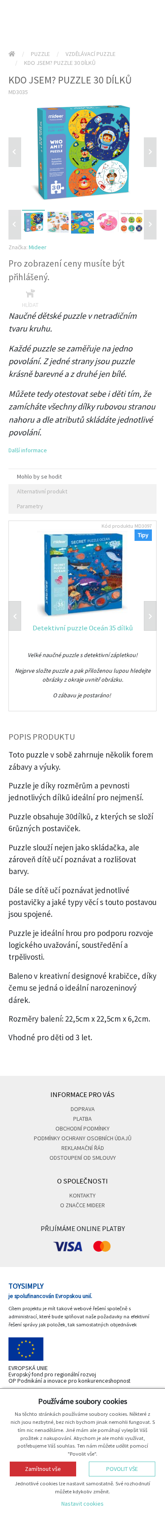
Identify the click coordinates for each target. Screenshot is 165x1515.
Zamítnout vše (43, 1469)
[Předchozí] (14, 152)
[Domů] (11, 54)
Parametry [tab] (30, 506)
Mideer (38, 247)
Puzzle (40, 54)
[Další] (150, 225)
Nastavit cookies (82, 1503)
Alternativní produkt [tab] (42, 491)
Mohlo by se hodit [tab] (39, 476)
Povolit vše (122, 1469)
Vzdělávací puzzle (91, 54)
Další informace (27, 450)
